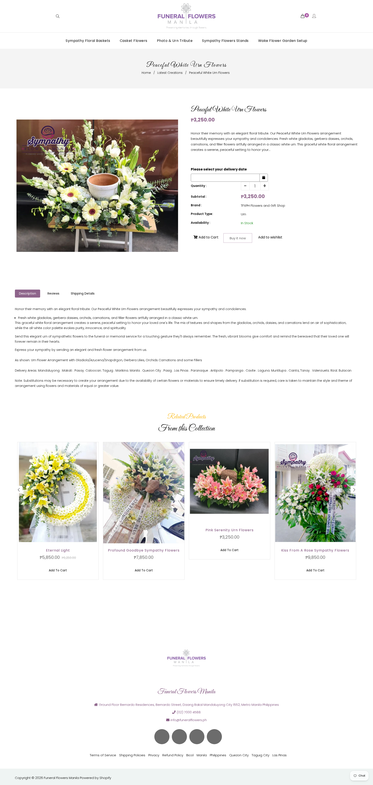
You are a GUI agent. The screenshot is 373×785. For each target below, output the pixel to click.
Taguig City (260, 755)
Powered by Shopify (95, 778)
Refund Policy (172, 755)
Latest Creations (170, 73)
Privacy (153, 755)
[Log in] (314, 16)
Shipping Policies (132, 755)
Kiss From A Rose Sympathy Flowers (315, 550)
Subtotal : (199, 196)
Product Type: (202, 214)
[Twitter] (161, 736)
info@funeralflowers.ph (189, 720)
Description (27, 293)
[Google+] (196, 736)
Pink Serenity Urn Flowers (229, 530)
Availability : (200, 223)
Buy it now (238, 238)
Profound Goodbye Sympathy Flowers (144, 550)
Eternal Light (58, 550)
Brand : (196, 205)
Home (146, 73)
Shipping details (83, 293)
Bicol (190, 755)
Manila (202, 755)
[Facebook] (179, 736)
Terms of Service (103, 755)
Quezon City (239, 755)
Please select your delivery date (219, 169)
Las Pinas (279, 755)
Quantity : (199, 186)
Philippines (218, 755)
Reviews (53, 293)
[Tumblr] (214, 736)
